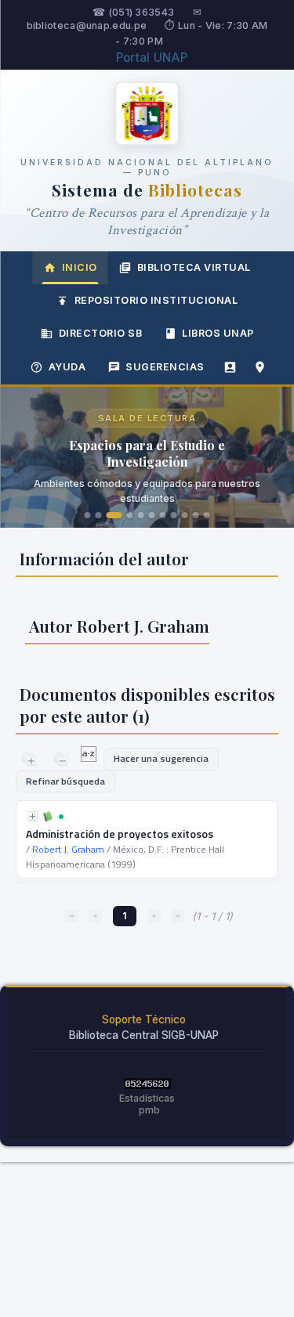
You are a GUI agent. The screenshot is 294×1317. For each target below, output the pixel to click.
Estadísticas (147, 1098)
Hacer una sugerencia (161, 758)
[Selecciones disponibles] (90, 758)
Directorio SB (101, 333)
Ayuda (67, 367)
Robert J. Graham (68, 849)
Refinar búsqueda (65, 781)
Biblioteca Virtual (194, 267)
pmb (149, 1110)
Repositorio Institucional (156, 300)
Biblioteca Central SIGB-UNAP (144, 1035)
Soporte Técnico (144, 1019)
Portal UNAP (151, 57)
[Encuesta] (230, 367)
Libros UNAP (218, 333)
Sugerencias (165, 367)
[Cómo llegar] (260, 367)
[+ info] (32, 816)
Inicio (79, 267)
